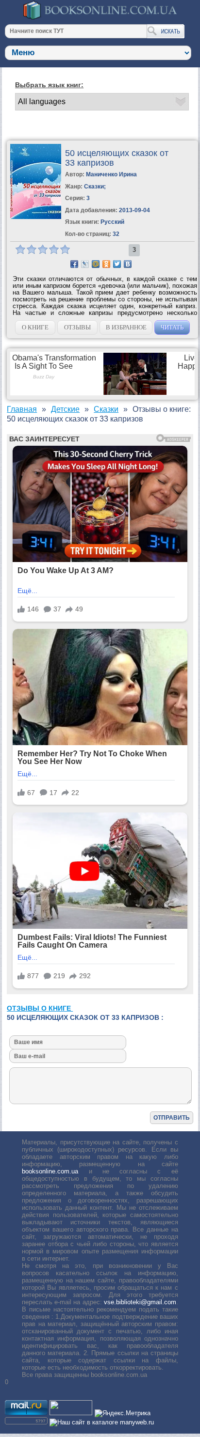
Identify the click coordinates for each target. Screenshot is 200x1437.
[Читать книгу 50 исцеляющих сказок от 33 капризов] (35, 216)
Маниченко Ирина (111, 174)
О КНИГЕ (35, 327)
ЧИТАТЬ (172, 327)
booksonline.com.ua (50, 1171)
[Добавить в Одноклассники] (106, 264)
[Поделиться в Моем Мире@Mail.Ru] (96, 264)
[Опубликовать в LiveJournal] (85, 264)
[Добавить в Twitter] (117, 264)
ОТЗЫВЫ (77, 327)
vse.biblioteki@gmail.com (140, 1302)
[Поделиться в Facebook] (74, 264)
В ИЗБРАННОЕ (126, 327)
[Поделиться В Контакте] (128, 264)
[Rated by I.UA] (71, 1413)
